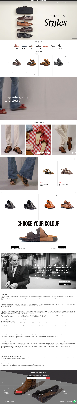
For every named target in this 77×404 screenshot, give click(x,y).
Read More (2, 366)
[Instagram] (63, 391)
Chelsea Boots (14, 325)
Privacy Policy (41, 394)
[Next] (68, 62)
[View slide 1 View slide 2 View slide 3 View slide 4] (38, 20)
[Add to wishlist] (23, 56)
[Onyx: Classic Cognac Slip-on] (67, 203)
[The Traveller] (38, 20)
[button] (32, 2)
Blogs (51, 394)
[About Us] (38, 271)
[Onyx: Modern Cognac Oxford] (48, 203)
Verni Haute (29, 395)
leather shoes (34, 322)
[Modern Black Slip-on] (59, 62)
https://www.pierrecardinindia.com (25, 365)
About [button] (52, 390)
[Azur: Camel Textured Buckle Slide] (45, 62)
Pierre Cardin (7, 401)
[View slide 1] (38, 271)
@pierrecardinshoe (8, 290)
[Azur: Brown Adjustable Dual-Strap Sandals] (31, 62)
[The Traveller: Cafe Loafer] (18, 62)
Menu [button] (29, 390)
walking (69, 354)
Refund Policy (40, 395)
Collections (29, 394)
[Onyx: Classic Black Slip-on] (9, 203)
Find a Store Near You (18, 392)
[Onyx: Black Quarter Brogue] (28, 203)
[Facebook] (64, 391)
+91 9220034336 (7, 393)
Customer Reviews (53, 395)
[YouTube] (65, 391)
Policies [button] (40, 390)
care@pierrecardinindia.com (8, 395)
